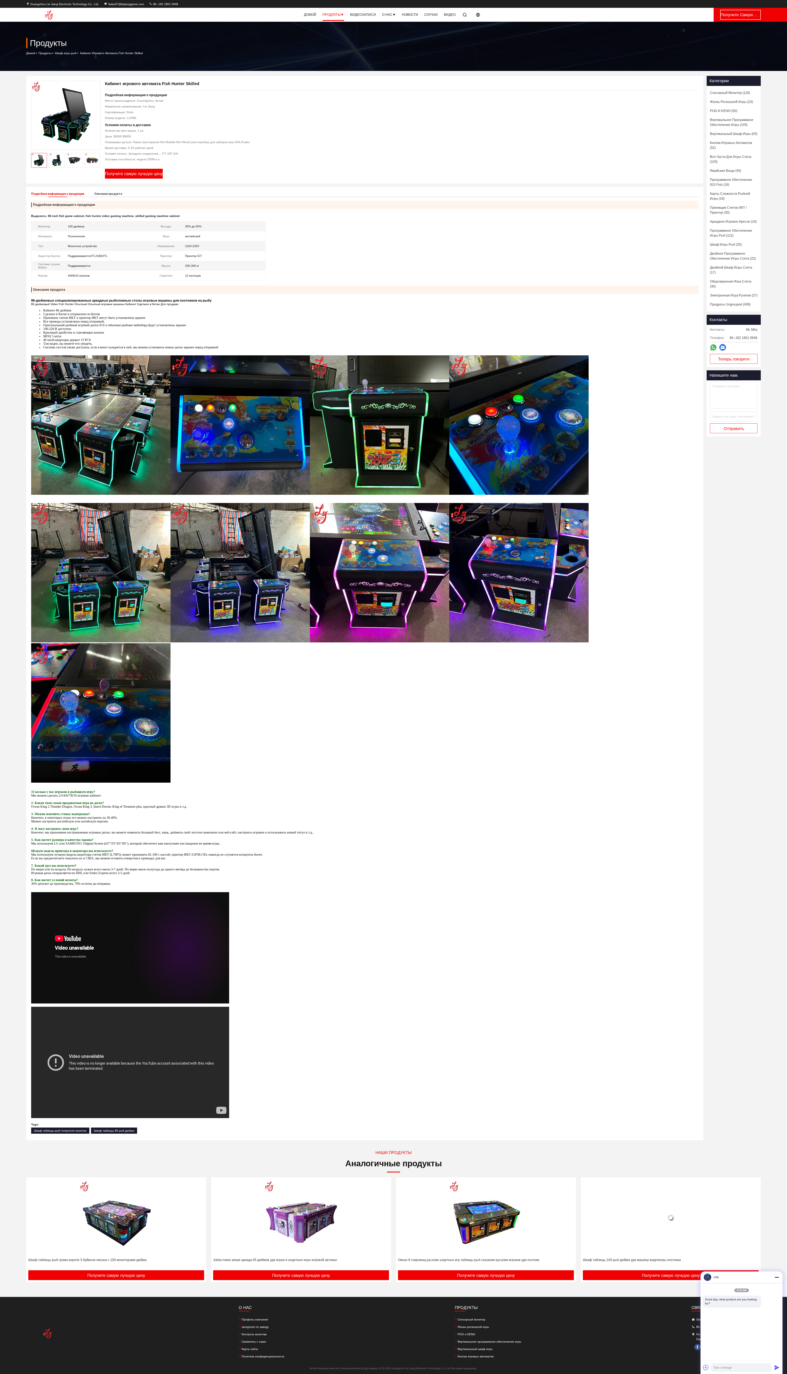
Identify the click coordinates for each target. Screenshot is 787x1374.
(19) (731, 182)
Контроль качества (254, 1334)
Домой (310, 14)
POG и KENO (466, 1334)
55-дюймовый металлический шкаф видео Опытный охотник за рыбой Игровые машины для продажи (660, 1260)
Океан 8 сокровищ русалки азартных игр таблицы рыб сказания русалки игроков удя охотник (98, 1260)
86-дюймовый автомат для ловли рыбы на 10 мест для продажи (447, 1260)
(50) (723, 111)
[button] (97, 160)
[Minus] (776, 1277)
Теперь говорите (733, 359)
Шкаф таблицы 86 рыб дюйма (114, 1130)
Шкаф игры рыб (65, 53)
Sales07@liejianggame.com (126, 4)
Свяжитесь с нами (254, 1341)
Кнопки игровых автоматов (476, 1356)
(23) (731, 102)
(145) (731, 122)
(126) (730, 93)
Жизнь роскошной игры (473, 1326)
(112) (731, 233)
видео (450, 14)
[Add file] (706, 1367)
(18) (730, 196)
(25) (726, 244)
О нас (387, 14)
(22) (733, 256)
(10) (733, 221)
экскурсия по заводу (255, 1326)
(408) (730, 304)
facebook (697, 1347)
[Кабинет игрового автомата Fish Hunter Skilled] (65, 115)
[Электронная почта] (722, 347)
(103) (730, 159)
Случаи (431, 14)
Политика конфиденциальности (263, 1356)
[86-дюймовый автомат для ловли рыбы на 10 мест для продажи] (486, 1217)
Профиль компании (255, 1319)
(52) (731, 145)
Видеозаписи (363, 14)
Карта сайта (250, 1349)
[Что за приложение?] (713, 347)
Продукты (331, 14)
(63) (733, 134)
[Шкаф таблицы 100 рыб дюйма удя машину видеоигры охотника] (301, 1217)
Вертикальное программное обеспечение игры (489, 1341)
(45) (725, 170)
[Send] (776, 1367)
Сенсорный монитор (471, 1319)
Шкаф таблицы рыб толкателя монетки (60, 1130)
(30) (728, 210)
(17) (731, 270)
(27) (733, 295)
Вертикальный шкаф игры (475, 1349)
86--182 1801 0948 (165, 4)
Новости (410, 14)
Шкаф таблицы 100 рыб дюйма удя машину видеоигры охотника (262, 1260)
